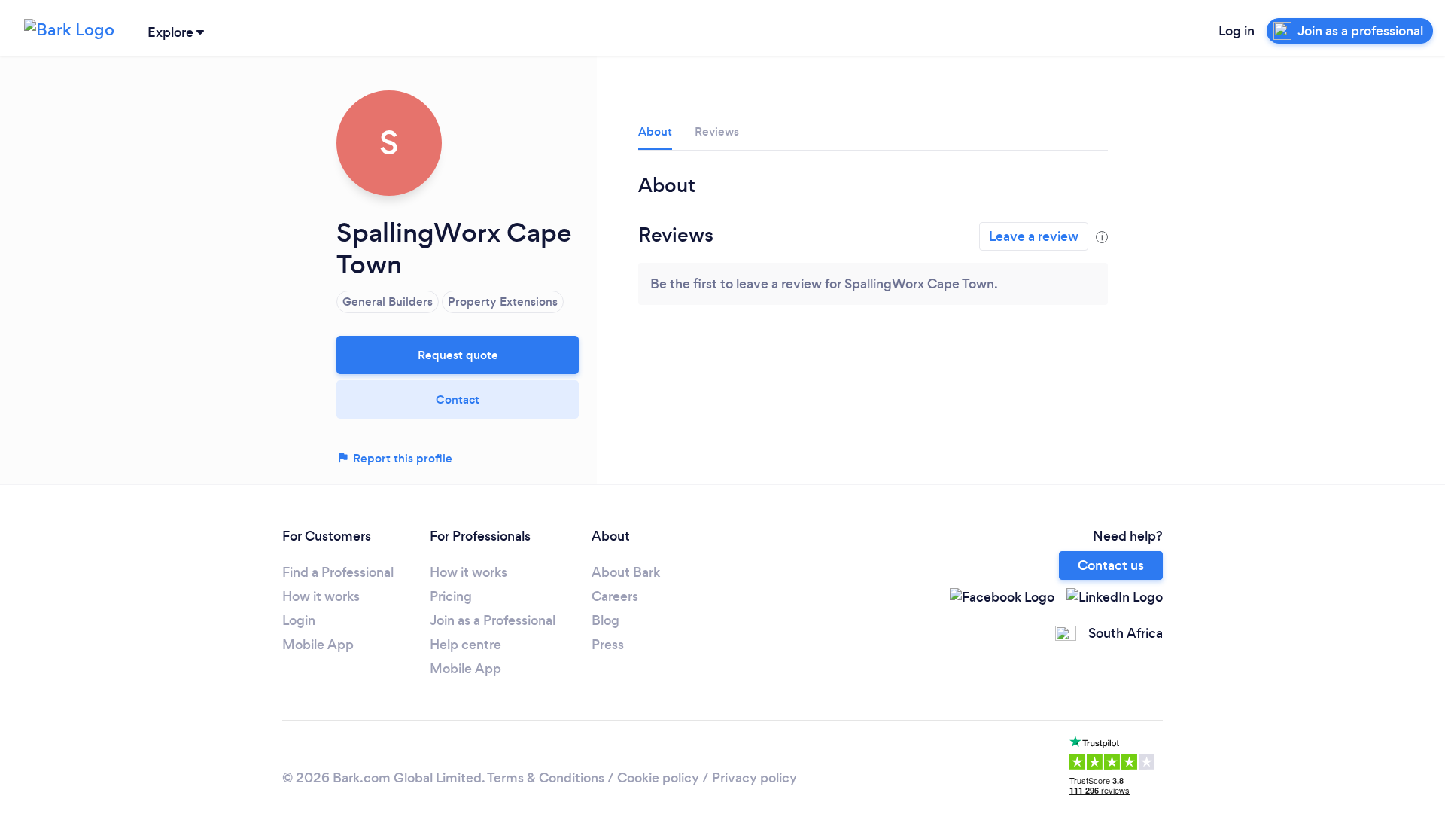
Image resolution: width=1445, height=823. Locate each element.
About (655, 131)
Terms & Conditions (545, 778)
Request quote (458, 355)
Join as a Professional (492, 620)
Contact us (1111, 565)
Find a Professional (338, 572)
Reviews (717, 131)
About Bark (626, 572)
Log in (1236, 31)
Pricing (451, 596)
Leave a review (1033, 236)
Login (298, 620)
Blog (605, 620)
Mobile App (318, 645)
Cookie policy (658, 778)
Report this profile (401, 458)
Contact (457, 399)
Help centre (465, 645)
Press (608, 645)
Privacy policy (754, 778)
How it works (321, 596)
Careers (615, 596)
